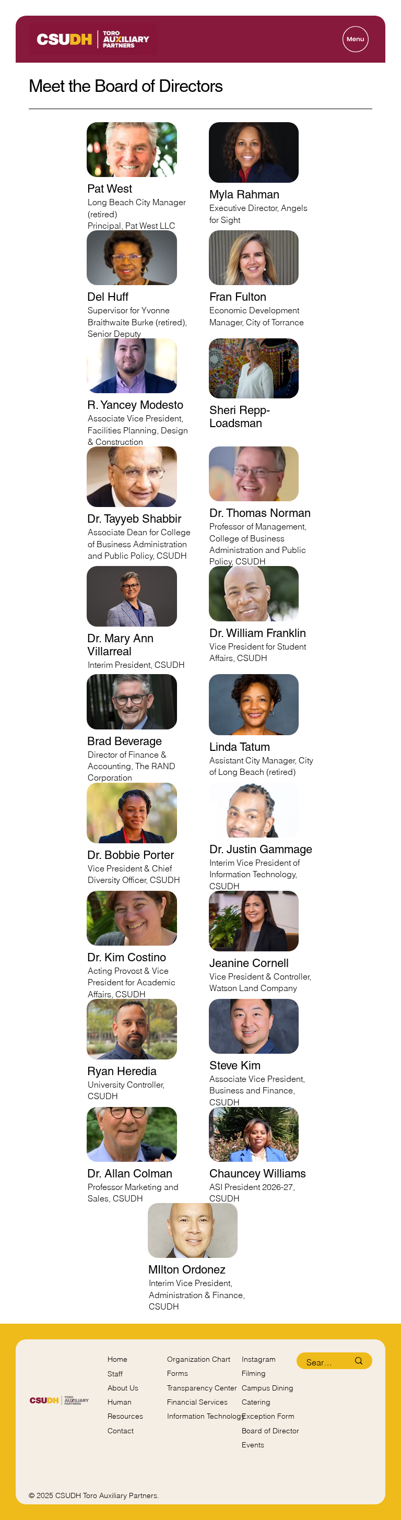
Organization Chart (198, 1359)
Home (117, 1359)
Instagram (259, 1359)
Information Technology (206, 1416)
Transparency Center (202, 1388)
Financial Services (197, 1402)
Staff (115, 1374)
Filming (254, 1373)
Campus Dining (267, 1388)
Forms (177, 1373)
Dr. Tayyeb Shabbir (134, 518)
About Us (123, 1388)
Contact (121, 1431)
